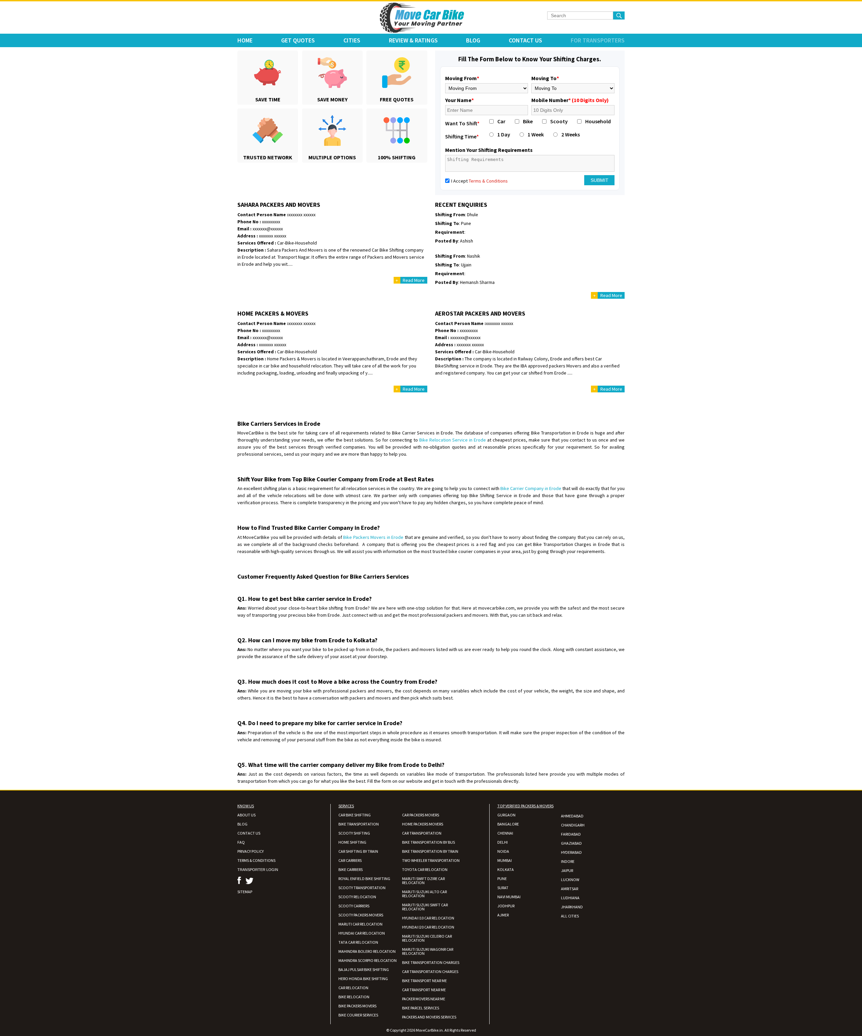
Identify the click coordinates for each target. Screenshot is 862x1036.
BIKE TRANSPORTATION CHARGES (430, 962)
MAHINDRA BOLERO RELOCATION (367, 951)
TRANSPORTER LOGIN (257, 870)
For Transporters (598, 40)
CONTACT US (248, 833)
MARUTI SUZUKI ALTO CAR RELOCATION (424, 893)
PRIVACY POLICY (250, 851)
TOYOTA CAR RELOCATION (424, 869)
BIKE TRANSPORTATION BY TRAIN (430, 851)
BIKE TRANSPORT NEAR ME (424, 980)
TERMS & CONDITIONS (256, 860)
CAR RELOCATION (353, 987)
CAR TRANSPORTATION (421, 833)
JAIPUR (567, 870)
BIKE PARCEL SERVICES (420, 1007)
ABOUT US (246, 814)
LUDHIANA (570, 897)
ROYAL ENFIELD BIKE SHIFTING (364, 878)
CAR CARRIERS (350, 860)
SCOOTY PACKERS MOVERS (360, 914)
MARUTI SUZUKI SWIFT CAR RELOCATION (425, 906)
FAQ (241, 842)
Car (501, 121)
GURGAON (506, 814)
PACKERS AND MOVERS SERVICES (429, 1016)
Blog (473, 40)
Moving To (545, 78)
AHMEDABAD (572, 815)
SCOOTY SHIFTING (354, 833)
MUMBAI (504, 860)
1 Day (503, 134)
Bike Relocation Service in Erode (452, 440)
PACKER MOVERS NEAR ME (423, 998)
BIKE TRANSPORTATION (358, 824)
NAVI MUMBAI (509, 896)
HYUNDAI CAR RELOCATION (361, 933)
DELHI (502, 842)
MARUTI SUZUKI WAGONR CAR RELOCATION (427, 951)
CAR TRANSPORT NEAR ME (424, 989)
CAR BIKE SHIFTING (354, 814)
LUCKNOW (570, 879)
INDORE (567, 861)
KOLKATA (505, 869)
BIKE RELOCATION (353, 996)
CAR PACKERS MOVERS (420, 814)
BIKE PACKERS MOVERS (357, 1005)
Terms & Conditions (488, 181)
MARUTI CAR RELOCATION (360, 924)
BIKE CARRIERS (350, 869)
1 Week (536, 134)
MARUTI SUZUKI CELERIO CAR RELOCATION (427, 938)
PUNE (502, 878)
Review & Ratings (413, 40)
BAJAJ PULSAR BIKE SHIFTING (363, 969)
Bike (528, 121)
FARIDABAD (571, 834)
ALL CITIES (570, 915)
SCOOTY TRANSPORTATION (362, 887)
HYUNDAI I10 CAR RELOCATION (428, 917)
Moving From (462, 78)
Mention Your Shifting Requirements (489, 150)
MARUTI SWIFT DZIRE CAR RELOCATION (423, 880)
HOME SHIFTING (352, 842)
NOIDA (503, 851)
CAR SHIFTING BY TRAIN (358, 851)
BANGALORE (508, 824)
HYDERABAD (571, 852)
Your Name (459, 100)
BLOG (242, 824)
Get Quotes (298, 40)
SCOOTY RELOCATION (357, 896)
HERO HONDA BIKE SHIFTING (363, 978)
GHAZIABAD (571, 843)
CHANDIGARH (573, 825)
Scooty (559, 121)
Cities (351, 40)
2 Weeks (570, 134)
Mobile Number (570, 100)
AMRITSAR (569, 888)
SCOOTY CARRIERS (353, 905)
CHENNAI (505, 833)
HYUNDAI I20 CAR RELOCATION (428, 927)
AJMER (503, 914)
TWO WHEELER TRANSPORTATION (431, 860)
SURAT (502, 887)
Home (245, 40)
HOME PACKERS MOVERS (422, 824)
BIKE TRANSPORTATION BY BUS (428, 842)
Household (598, 121)
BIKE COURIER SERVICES (358, 1014)
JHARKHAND (572, 906)
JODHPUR (506, 905)
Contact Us (525, 40)
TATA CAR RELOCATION (358, 942)
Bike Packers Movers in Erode (373, 537)
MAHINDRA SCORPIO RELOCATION (367, 960)
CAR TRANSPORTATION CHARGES (430, 971)
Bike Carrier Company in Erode (530, 488)
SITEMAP (244, 891)
